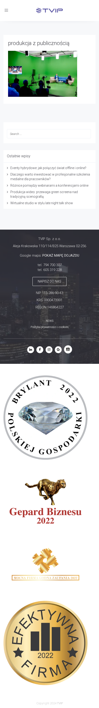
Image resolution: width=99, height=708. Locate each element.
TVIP (60, 703)
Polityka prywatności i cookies (50, 327)
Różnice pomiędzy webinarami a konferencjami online (49, 185)
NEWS (49, 320)
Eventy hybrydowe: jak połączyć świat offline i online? (48, 168)
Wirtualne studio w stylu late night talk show (41, 203)
